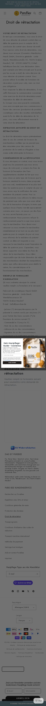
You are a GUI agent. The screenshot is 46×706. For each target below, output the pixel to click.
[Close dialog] (44, 340)
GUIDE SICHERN (12, 362)
